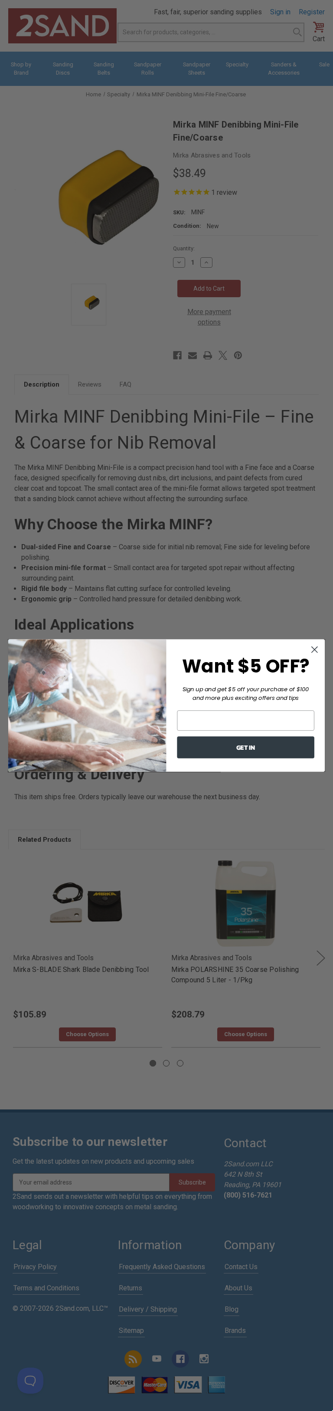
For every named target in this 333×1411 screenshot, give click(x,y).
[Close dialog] (314, 650)
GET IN (245, 747)
